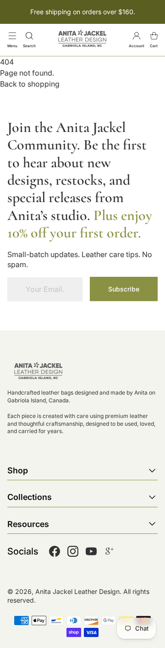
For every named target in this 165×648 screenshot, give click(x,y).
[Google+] (109, 551)
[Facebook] (54, 551)
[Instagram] (72, 551)
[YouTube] (91, 551)
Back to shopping (30, 83)
